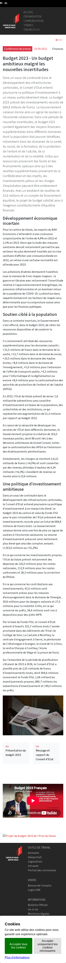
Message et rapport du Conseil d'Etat (45, 753)
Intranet (33, 866)
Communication (33, 21)
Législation (35, 861)
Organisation (32, 16)
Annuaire (33, 853)
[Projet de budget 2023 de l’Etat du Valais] (29, 836)
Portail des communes (42, 870)
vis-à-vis (33, 909)
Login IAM (34, 890)
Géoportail (35, 857)
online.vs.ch (31, 29)
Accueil (28, 12)
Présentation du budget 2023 (16, 751)
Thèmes (28, 25)
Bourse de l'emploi (39, 885)
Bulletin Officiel (38, 905)
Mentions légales (39, 914)
